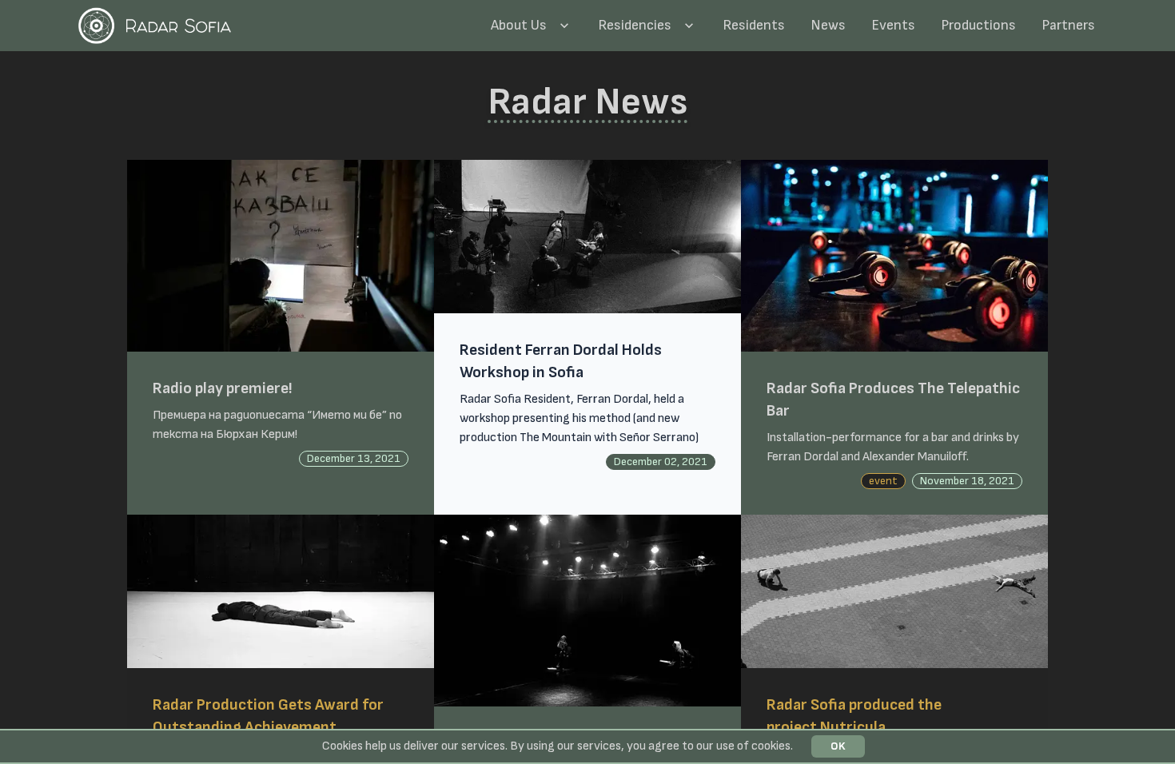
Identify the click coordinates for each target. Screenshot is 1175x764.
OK (838, 746)
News (828, 25)
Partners (1068, 25)
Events (893, 25)
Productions (978, 25)
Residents (754, 25)
